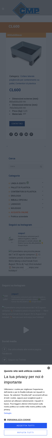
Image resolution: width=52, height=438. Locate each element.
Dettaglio (7, 413)
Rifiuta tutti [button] (25, 432)
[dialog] (26, 401)
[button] (26, 420)
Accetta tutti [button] (26, 426)
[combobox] (48, 368)
